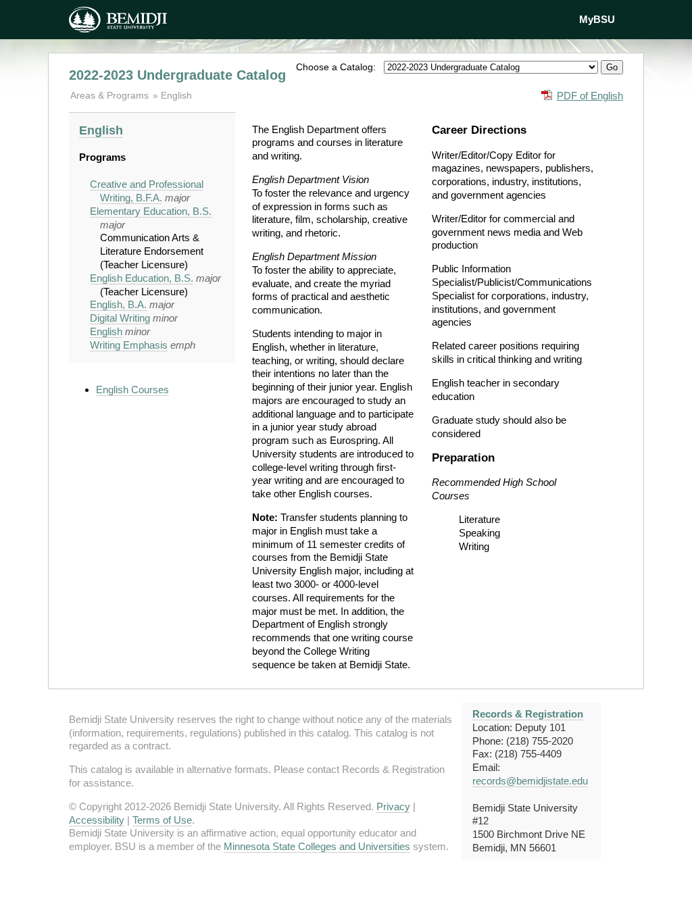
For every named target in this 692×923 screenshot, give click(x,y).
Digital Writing (120, 318)
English (176, 95)
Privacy (393, 806)
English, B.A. (118, 304)
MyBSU (597, 19)
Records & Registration (527, 714)
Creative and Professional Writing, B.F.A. (146, 190)
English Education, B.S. (141, 278)
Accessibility (96, 820)
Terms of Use (162, 820)
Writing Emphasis (129, 345)
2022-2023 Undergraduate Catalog (177, 75)
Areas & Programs (110, 95)
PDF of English (590, 95)
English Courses (132, 389)
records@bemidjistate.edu (530, 781)
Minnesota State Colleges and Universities (317, 846)
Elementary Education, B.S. (151, 211)
